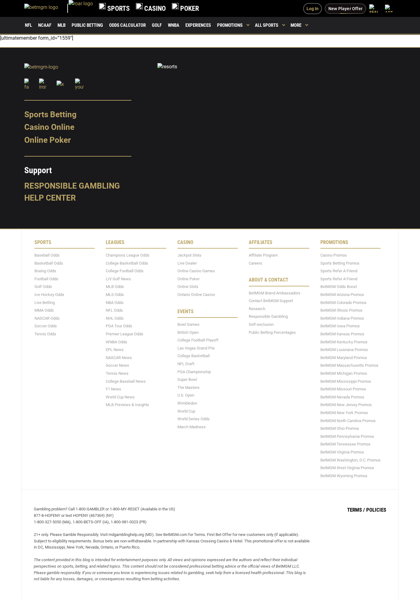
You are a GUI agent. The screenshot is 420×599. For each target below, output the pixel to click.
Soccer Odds (45, 326)
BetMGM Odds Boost (338, 286)
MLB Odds (115, 286)
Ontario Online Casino (196, 294)
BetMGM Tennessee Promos (345, 444)
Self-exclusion (261, 324)
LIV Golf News (118, 278)
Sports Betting (50, 114)
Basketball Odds (48, 263)
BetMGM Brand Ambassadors (274, 292)
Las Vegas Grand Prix (196, 347)
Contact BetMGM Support (271, 300)
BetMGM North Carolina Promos (348, 420)
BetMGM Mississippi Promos (345, 381)
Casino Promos (333, 255)
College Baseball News (126, 381)
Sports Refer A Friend (338, 271)
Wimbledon (187, 403)
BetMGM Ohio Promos (339, 428)
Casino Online (49, 127)
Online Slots (187, 286)
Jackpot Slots (189, 255)
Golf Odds (43, 286)
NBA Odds (115, 302)
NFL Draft (185, 363)
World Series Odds (193, 419)
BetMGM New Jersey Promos (346, 404)
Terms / (356, 510)
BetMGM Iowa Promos (340, 326)
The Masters (188, 387)
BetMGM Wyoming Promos (343, 475)
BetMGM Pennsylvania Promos (347, 436)
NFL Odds (114, 310)
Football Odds (46, 278)
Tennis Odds (45, 334)
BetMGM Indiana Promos (342, 318)
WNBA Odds (116, 341)
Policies (376, 510)
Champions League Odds (127, 255)
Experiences (198, 25)
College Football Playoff (198, 340)
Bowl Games (188, 324)
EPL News (115, 349)
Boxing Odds (45, 271)
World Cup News (120, 396)
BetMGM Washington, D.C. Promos (350, 459)
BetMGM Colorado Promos (343, 302)
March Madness (191, 426)
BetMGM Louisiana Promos (344, 349)
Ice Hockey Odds (49, 294)
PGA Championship (194, 371)
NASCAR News (119, 357)
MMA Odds (44, 310)
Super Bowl (187, 379)
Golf (157, 25)
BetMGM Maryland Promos (343, 357)
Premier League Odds (124, 334)
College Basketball (193, 355)
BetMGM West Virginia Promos (347, 467)
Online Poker (47, 140)
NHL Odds (115, 318)
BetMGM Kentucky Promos (343, 341)
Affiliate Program (263, 255)
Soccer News (117, 365)
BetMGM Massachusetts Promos (349, 365)
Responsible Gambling (72, 186)
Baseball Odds (47, 255)
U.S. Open (185, 395)
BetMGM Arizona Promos (342, 294)
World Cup (186, 411)
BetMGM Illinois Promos (341, 310)
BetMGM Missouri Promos (343, 389)
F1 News (113, 389)
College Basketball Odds (127, 263)
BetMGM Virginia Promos (342, 452)
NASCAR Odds (47, 318)
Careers (255, 263)
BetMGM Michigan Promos (343, 373)
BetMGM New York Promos (344, 412)
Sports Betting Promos (339, 263)
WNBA (173, 25)
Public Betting (87, 25)
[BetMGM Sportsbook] (46, 8)
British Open (188, 332)
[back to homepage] (81, 8)
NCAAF (44, 25)
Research (257, 308)
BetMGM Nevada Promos (342, 396)
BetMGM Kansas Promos (342, 334)
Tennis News (117, 373)
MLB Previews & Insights (127, 404)
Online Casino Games (196, 271)
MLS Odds (115, 294)
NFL (28, 25)
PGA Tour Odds (119, 326)
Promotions (230, 25)
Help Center (50, 198)
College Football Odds (125, 271)
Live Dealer (187, 263)
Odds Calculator (127, 25)
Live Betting (44, 302)
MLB (61, 25)
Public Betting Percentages (272, 332)
